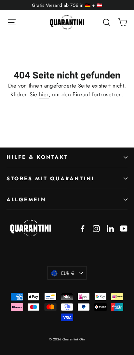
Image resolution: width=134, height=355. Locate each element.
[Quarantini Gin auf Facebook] (82, 228)
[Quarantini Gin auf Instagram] (96, 228)
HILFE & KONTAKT (37, 157)
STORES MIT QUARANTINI (50, 178)
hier (44, 94)
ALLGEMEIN (26, 199)
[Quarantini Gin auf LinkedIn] (110, 228)
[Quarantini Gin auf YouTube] (123, 228)
